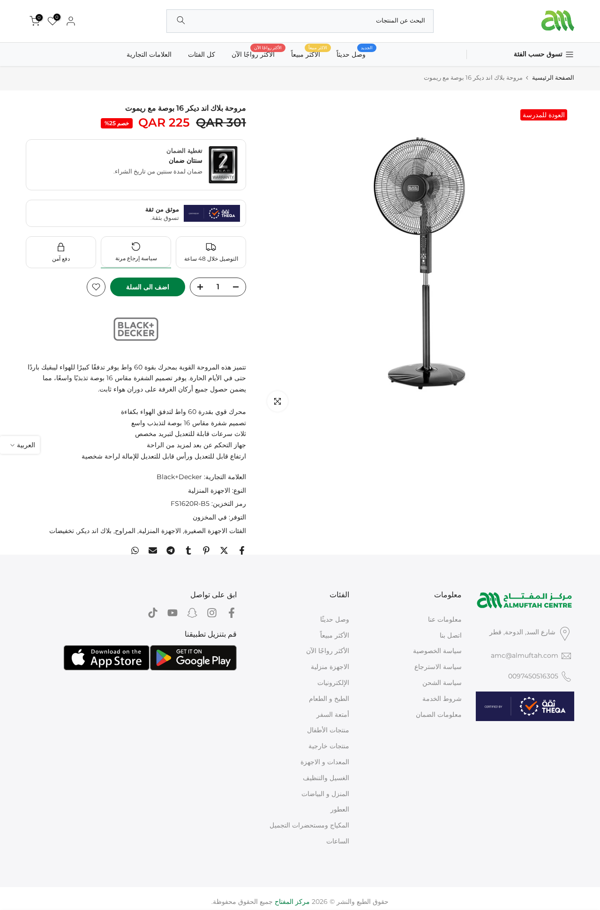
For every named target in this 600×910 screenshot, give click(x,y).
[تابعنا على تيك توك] (153, 613)
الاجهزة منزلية (330, 666)
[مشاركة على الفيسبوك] (242, 550)
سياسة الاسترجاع (438, 666)
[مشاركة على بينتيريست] (206, 550)
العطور (339, 809)
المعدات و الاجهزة (324, 762)
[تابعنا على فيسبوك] (231, 613)
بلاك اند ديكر (94, 530)
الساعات (337, 841)
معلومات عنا (445, 619)
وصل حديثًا (334, 619)
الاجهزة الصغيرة (205, 530)
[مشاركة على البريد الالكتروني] (153, 550)
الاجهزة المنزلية (209, 490)
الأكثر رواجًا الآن (257, 54)
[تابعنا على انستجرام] (212, 613)
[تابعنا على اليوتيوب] (172, 613)
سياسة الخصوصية (437, 651)
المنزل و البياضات (325, 794)
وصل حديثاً (355, 54)
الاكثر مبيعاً (309, 54)
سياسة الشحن (442, 682)
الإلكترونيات (333, 682)
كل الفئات (201, 54)
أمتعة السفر (332, 714)
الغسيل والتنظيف (326, 778)
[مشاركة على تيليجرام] (170, 550)
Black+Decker (179, 477)
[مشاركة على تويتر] (224, 550)
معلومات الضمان (439, 714)
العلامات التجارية (149, 54)
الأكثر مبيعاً (334, 635)
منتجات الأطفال (328, 730)
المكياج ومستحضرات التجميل (309, 825)
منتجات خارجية (328, 746)
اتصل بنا (451, 635)
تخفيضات (61, 530)
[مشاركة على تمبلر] (188, 550)
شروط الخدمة (442, 698)
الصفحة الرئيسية (553, 78)
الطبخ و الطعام (329, 698)
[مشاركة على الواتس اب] (135, 550)
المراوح (125, 530)
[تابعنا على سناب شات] (192, 613)
